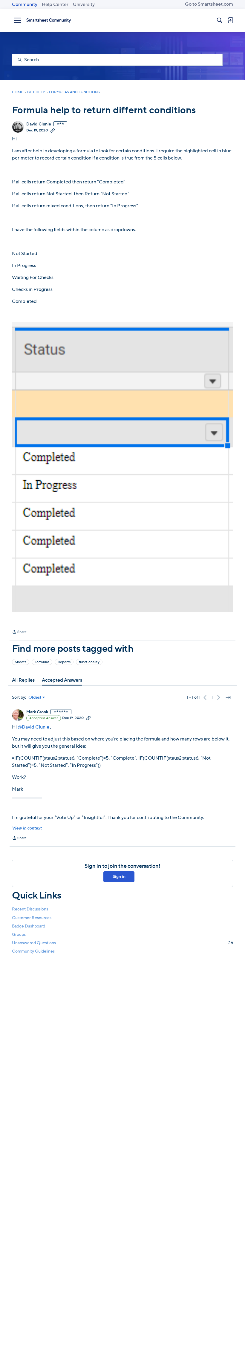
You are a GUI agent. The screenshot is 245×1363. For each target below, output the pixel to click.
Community (24, 4)
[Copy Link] (52, 130)
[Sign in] (230, 20)
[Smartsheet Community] (48, 20)
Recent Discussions (30, 909)
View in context (27, 828)
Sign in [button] (119, 876)
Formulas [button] (42, 662)
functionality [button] (89, 662)
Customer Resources (31, 918)
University (84, 4)
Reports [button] (64, 662)
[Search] (219, 20)
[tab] (23, 680)
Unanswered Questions (122, 943)
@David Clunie (33, 727)
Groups (19, 934)
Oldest (35, 697)
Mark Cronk (37, 712)
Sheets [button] (20, 662)
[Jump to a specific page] (228, 697)
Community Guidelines (33, 951)
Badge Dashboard (28, 926)
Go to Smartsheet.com (209, 4)
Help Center (55, 4)
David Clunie (38, 124)
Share (19, 632)
